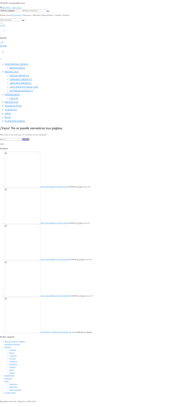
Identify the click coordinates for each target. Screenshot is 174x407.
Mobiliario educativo (12, 344)
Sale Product (23, 87)
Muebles (8, 347)
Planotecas (15, 121)
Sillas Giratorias (15, 390)
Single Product (19, 75)
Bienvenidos (17, 68)
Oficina (12, 373)
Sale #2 (13, 98)
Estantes (12, 367)
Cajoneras (13, 356)
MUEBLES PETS (13, 106)
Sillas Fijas (13, 387)
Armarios (12, 350)
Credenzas (13, 361)
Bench (11, 353)
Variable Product (20, 79)
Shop (8, 113)
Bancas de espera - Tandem (15, 341)
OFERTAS (12, 94)
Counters (12, 358)
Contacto (11, 109)
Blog (8, 117)
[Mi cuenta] (0, 35)
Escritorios (17, 15)
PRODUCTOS (11, 71)
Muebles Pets (9, 376)
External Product (21, 90)
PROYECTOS (11, 102)
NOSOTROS (16, 64)
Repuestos (13, 384)
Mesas (11, 370)
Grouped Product (20, 83)
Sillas (7, 381)
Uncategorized (10, 393)
